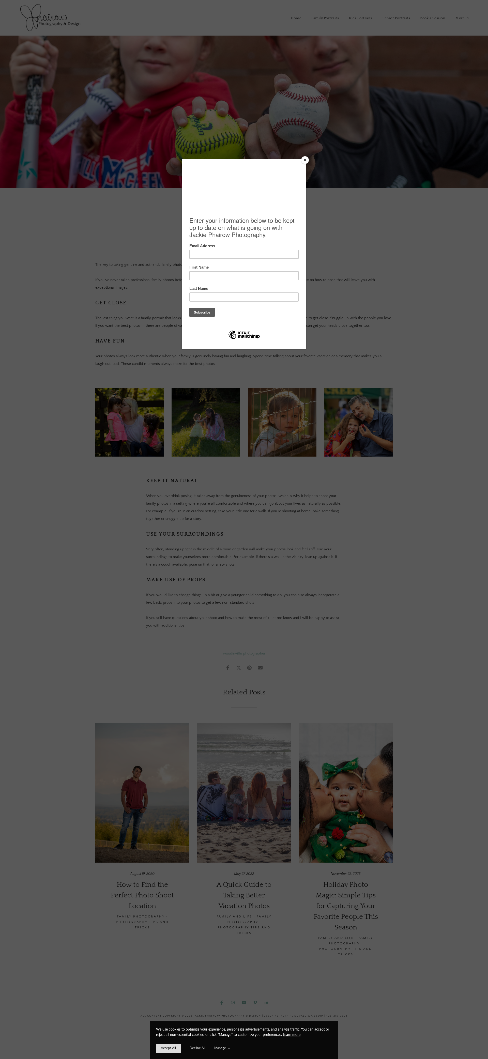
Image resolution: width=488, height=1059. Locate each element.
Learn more (291, 1035)
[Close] (305, 160)
